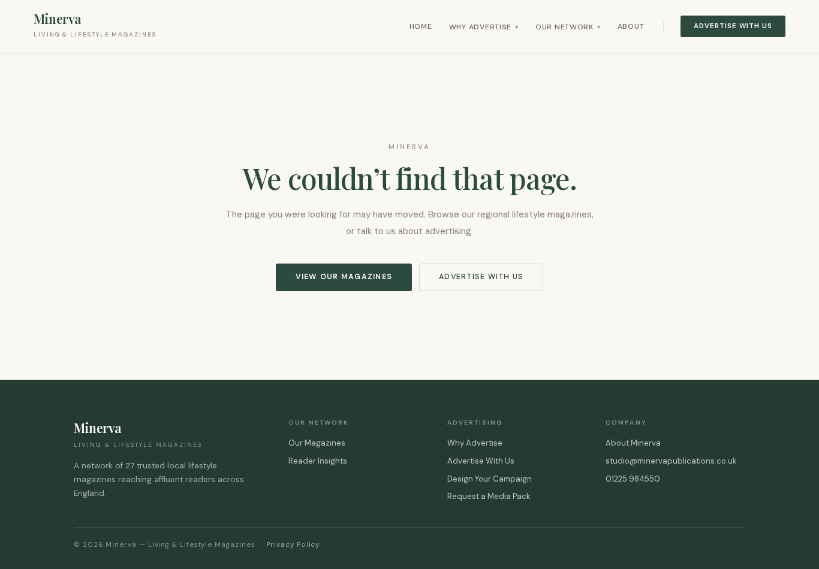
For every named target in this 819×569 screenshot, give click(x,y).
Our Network (568, 27)
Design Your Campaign (489, 479)
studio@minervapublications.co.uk (671, 461)
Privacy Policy (293, 544)
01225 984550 (633, 479)
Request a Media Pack (489, 496)
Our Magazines (316, 443)
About (631, 26)
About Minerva (633, 443)
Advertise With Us (733, 26)
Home (421, 26)
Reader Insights (317, 461)
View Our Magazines (344, 277)
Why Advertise (484, 27)
